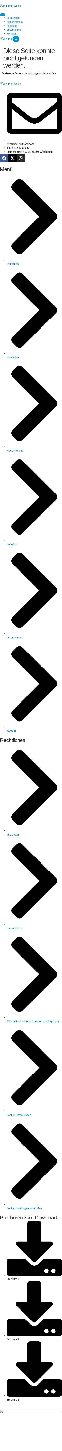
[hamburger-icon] (2, 14)
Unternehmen (14, 29)
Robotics (12, 25)
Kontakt (11, 33)
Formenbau (13, 17)
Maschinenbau (15, 21)
